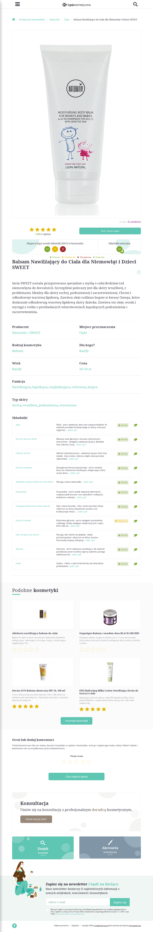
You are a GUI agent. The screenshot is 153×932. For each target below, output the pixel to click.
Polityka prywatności (61, 926)
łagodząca (40, 387)
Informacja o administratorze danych (69, 914)
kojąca (93, 387)
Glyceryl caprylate (24, 467)
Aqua (18, 424)
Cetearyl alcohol (23, 453)
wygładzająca (59, 387)
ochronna (78, 387)
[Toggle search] (137, 4)
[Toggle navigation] (16, 4)
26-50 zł (85, 369)
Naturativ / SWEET (26, 332)
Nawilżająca (21, 387)
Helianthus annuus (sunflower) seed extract (35, 482)
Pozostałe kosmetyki (76, 720)
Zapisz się (119, 902)
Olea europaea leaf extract (27, 534)
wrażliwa (30, 405)
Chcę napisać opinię (76, 776)
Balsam (17, 351)
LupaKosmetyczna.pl (101, 926)
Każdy (84, 351)
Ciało (83, 332)
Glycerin (19, 549)
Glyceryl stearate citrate (26, 439)
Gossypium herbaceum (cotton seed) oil (33, 506)
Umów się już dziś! (36, 819)
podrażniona (48, 405)
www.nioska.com (135, 926)
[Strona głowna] (15, 19)
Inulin (18, 563)
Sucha (16, 405)
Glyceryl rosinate (23, 520)
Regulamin (75, 926)
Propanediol (21, 491)
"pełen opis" (72, 430)
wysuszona (68, 405)
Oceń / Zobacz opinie (110, 231)
